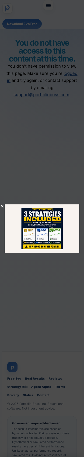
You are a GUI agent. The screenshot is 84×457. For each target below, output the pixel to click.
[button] (2, 206)
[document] (42, 228)
